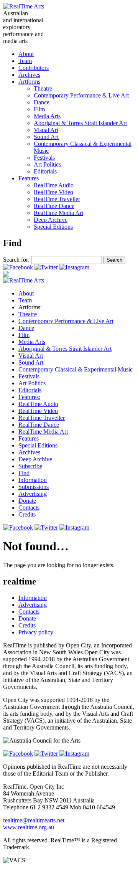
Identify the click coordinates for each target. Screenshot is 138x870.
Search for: (16, 259)
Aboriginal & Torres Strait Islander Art (80, 123)
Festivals (44, 157)
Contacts (28, 507)
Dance (41, 102)
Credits (27, 514)
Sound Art (46, 137)
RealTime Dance (54, 206)
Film (39, 109)
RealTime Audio (54, 185)
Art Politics (47, 164)
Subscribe (30, 466)
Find (24, 473)
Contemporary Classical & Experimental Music (75, 369)
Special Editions (53, 226)
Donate (27, 500)
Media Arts (47, 116)
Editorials (45, 171)
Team (25, 61)
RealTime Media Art (58, 213)
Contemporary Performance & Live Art (81, 95)
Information (32, 480)
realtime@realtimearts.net (33, 820)
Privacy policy (35, 632)
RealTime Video (53, 192)
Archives (29, 74)
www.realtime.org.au (28, 827)
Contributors (33, 67)
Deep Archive (50, 219)
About (26, 54)
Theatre (43, 88)
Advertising (32, 493)
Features (28, 178)
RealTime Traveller (57, 199)
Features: (29, 397)
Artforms (29, 81)
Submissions (33, 487)
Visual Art (46, 130)
